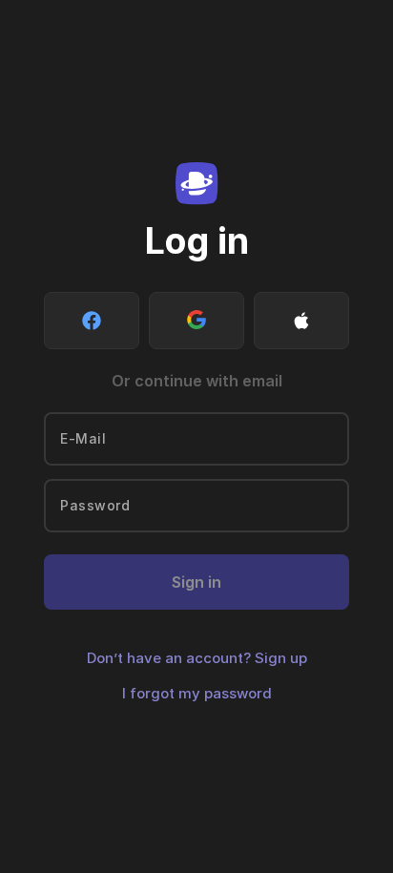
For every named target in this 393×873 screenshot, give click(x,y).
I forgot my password (197, 693)
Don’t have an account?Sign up (197, 658)
